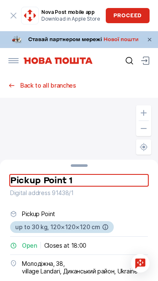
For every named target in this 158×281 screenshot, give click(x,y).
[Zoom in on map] (143, 112)
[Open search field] (129, 61)
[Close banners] (149, 39)
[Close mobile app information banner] (13, 16)
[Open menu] (13, 60)
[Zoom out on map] (143, 128)
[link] (79, 39)
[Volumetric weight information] (105, 227)
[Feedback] (140, 263)
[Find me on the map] (143, 147)
